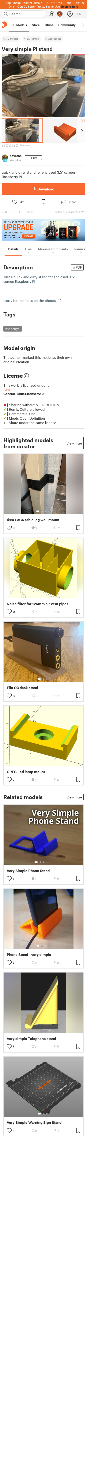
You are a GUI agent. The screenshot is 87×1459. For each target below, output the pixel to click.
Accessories (54, 38)
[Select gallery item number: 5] (50, 862)
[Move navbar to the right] (83, 25)
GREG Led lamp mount (26, 772)
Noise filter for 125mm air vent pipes (37, 604)
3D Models (12, 38)
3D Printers (33, 38)
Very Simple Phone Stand (28, 871)
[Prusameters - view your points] (60, 14)
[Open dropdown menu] (81, 48)
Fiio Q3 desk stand (22, 688)
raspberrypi (12, 329)
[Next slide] (81, 130)
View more (74, 443)
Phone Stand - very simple (29, 955)
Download (45, 189)
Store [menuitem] (36, 25)
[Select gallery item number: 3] (45, 511)
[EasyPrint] (51, 14)
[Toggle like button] (9, 527)
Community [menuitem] (67, 25)
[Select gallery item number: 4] (49, 511)
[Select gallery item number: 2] (42, 511)
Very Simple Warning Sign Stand (34, 1122)
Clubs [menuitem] (49, 25)
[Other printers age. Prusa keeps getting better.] (43, 230)
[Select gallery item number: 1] (37, 511)
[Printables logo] (4, 25)
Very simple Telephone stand (31, 1039)
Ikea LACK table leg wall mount (33, 520)
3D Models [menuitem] (19, 25)
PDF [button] (79, 267)
